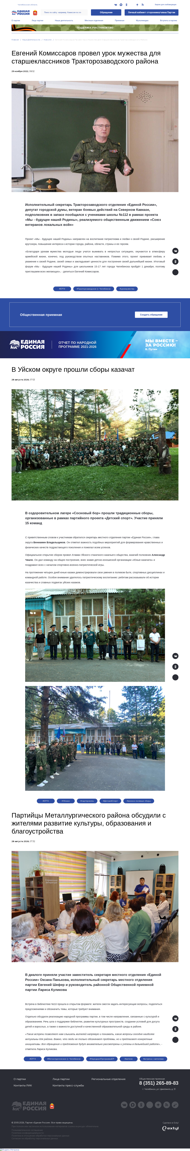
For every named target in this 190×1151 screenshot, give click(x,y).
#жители (129, 1059)
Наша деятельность (64, 20)
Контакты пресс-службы (68, 1085)
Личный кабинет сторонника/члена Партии (151, 12)
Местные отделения (94, 20)
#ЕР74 (62, 289)
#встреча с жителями (153, 1059)
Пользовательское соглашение (27, 1130)
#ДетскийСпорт (110, 801)
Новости (48, 40)
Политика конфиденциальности (28, 1133)
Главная (15, 40)
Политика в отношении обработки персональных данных (40, 1136)
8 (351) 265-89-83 (158, 1083)
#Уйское (66, 801)
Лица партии (37, 20)
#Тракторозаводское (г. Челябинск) (94, 289)
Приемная (119, 20)
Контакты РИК (23, 1085)
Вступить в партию (168, 20)
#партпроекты (87, 801)
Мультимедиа (142, 20)
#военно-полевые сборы (139, 801)
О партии (16, 20)
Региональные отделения (108, 1079)
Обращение (106, 12)
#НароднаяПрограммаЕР (102, 1059)
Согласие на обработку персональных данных (35, 1138)
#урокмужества (127, 289)
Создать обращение (151, 314)
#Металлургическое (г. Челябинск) (63, 1059)
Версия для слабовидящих (165, 5)
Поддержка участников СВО (95, 28)
